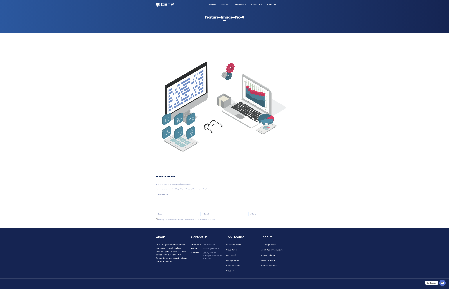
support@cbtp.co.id (211, 248)
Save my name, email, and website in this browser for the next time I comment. (186, 219)
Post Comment (164, 226)
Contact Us (256, 5)
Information (239, 5)
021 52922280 (209, 244)
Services (211, 5)
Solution (224, 5)
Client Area (271, 5)
